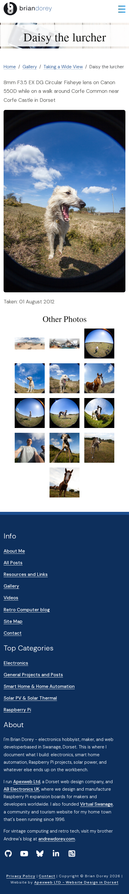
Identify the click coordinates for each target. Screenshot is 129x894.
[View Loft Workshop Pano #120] (65, 343)
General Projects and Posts (33, 675)
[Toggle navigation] (121, 9)
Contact (13, 633)
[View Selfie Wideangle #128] (30, 447)
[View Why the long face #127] (99, 413)
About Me (14, 551)
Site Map (13, 621)
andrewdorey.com (56, 839)
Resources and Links (26, 574)
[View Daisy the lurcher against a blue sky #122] (30, 378)
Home (10, 67)
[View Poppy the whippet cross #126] (65, 413)
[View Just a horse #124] (99, 378)
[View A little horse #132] (65, 482)
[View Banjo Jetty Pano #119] (30, 343)
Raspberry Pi (17, 710)
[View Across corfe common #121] (99, 343)
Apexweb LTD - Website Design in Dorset (76, 882)
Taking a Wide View (63, 67)
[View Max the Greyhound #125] (30, 413)
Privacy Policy (20, 876)
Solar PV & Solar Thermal (30, 698)
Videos (11, 598)
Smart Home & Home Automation (39, 686)
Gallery (29, 67)
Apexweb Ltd (26, 781)
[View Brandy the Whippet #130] (65, 447)
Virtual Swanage (96, 804)
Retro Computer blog (27, 610)
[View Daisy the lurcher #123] (65, 378)
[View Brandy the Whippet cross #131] (99, 447)
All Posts (13, 563)
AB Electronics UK (21, 789)
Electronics (16, 663)
